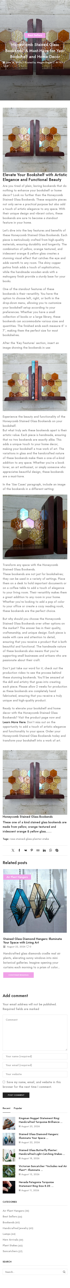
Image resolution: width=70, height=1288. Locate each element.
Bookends (9, 1222)
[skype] (56, 850)
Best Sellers (35, 35)
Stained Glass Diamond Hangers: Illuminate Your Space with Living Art (32, 941)
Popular (18, 1108)
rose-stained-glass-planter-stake (29, 839)
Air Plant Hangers (17, 877)
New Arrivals (10, 1240)
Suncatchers (10, 1251)
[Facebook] (19, 850)
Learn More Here (14, 722)
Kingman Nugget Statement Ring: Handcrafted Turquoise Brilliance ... (40, 1120)
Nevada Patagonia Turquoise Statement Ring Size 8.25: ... (36, 1184)
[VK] (25, 850)
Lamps (6, 1234)
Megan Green (44, 62)
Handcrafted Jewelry (15, 1228)
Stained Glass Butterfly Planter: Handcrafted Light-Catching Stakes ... (42, 1152)
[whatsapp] (50, 850)
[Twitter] (14, 850)
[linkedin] (44, 850)
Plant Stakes (10, 1245)
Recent (6, 1108)
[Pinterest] (32, 850)
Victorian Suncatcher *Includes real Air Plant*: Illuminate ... (43, 1168)
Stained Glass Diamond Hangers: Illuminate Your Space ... (39, 1136)
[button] (6, 923)
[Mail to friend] (38, 850)
